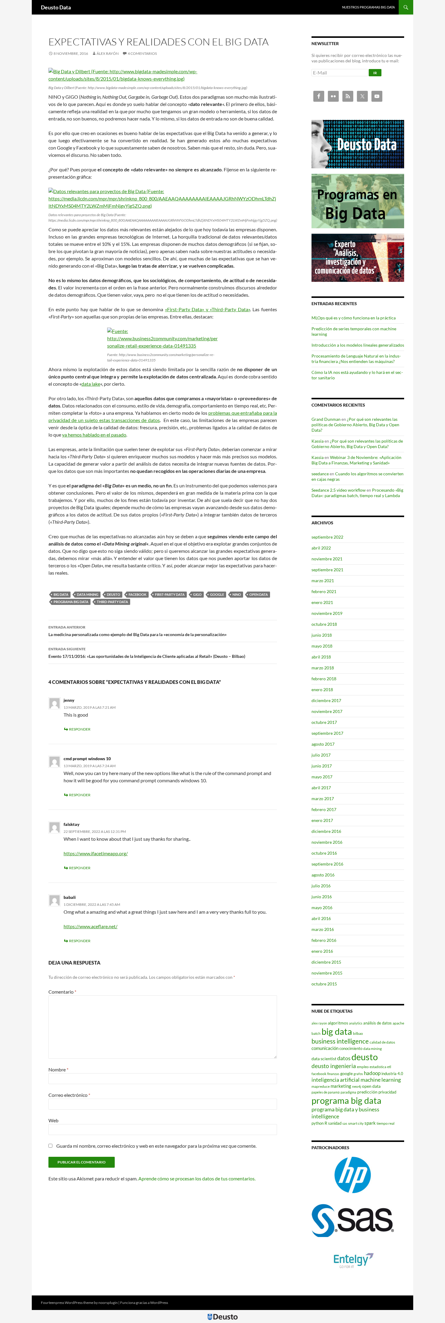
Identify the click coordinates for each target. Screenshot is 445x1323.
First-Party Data (170, 594)
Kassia (318, 441)
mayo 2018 (322, 645)
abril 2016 (321, 918)
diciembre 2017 (326, 700)
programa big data (71, 602)
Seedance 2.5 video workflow (339, 490)
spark (370, 1123)
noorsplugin (108, 1302)
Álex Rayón (108, 53)
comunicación (325, 1048)
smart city (356, 1123)
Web (53, 1120)
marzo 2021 (323, 580)
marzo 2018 (323, 667)
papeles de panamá (326, 1092)
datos (344, 1058)
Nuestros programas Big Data (368, 7)
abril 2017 (321, 787)
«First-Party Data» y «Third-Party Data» (207, 309)
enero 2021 (322, 602)
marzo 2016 (323, 929)
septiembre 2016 (327, 863)
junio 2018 (322, 635)
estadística (378, 1066)
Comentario (62, 992)
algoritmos (338, 1022)
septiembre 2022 (327, 536)
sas (344, 1123)
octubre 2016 (324, 853)
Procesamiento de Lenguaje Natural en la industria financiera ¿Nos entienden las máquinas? (356, 358)
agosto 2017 (323, 744)
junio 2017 (322, 765)
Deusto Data (56, 7)
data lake (90, 384)
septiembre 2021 (327, 569)
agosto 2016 (323, 874)
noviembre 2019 (327, 613)
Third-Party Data (112, 602)
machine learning (381, 1080)
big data (61, 594)
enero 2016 (322, 951)
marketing (341, 1086)
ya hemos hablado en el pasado (94, 434)
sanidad (334, 1123)
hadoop (372, 1073)
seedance (320, 473)
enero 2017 (322, 820)
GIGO (197, 594)
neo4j (356, 1086)
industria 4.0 (392, 1073)
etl (389, 1066)
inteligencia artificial (336, 1080)
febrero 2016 (324, 940)
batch (316, 1033)
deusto (113, 594)
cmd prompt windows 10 (87, 758)
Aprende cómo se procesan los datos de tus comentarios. (196, 1178)
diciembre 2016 (326, 831)
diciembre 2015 (326, 962)
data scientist (324, 1058)
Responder (80, 729)
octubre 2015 (324, 983)
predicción (367, 1091)
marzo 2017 (323, 798)
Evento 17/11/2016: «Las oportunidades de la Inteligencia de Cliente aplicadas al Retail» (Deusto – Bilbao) (146, 653)
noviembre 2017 (327, 711)
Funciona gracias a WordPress (144, 1302)
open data (258, 594)
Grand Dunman (326, 419)
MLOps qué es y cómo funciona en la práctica (354, 317)
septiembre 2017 (327, 733)
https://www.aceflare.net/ (90, 926)
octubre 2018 (324, 624)
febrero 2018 (324, 678)
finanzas (333, 1074)
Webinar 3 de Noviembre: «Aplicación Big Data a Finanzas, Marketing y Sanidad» (356, 460)
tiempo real (385, 1123)
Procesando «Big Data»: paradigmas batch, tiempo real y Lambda (357, 492)
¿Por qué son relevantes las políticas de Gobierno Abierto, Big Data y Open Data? (355, 425)
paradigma (348, 1092)
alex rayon (319, 1023)
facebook (138, 594)
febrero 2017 (324, 809)
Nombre (58, 1069)
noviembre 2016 (327, 842)
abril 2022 (321, 547)
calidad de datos (382, 1042)
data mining (87, 594)
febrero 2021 (324, 591)
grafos (358, 1074)
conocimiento (350, 1048)
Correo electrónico (69, 1095)
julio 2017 (321, 754)
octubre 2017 (324, 722)
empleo (363, 1066)
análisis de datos (377, 1023)
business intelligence (340, 1041)
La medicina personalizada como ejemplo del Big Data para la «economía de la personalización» (137, 631)
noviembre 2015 (327, 972)
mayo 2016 (322, 907)
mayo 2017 (322, 776)
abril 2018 (321, 656)
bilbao (358, 1033)
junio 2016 (322, 896)
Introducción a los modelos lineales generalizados (358, 345)
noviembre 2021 (327, 558)
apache (398, 1023)
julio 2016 (321, 885)
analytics (355, 1023)
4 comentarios (142, 53)
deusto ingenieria (334, 1065)
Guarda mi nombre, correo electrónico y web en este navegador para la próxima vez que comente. (156, 1146)
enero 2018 (322, 689)
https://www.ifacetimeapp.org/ (96, 853)
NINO (236, 594)
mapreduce (321, 1086)
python (318, 1123)
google (217, 594)
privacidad (387, 1092)
